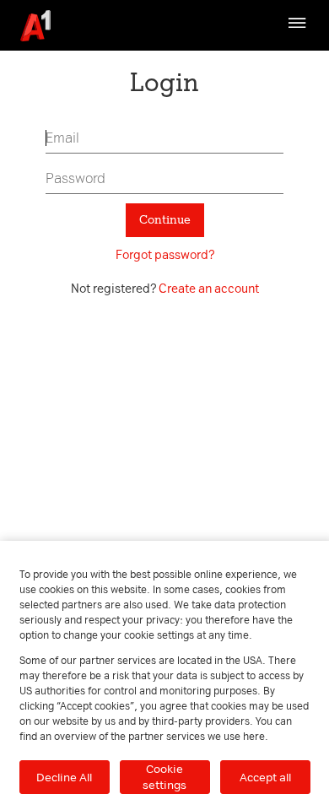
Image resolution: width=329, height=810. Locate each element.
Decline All (64, 777)
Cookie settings (164, 776)
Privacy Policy (51, 72)
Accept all (265, 777)
